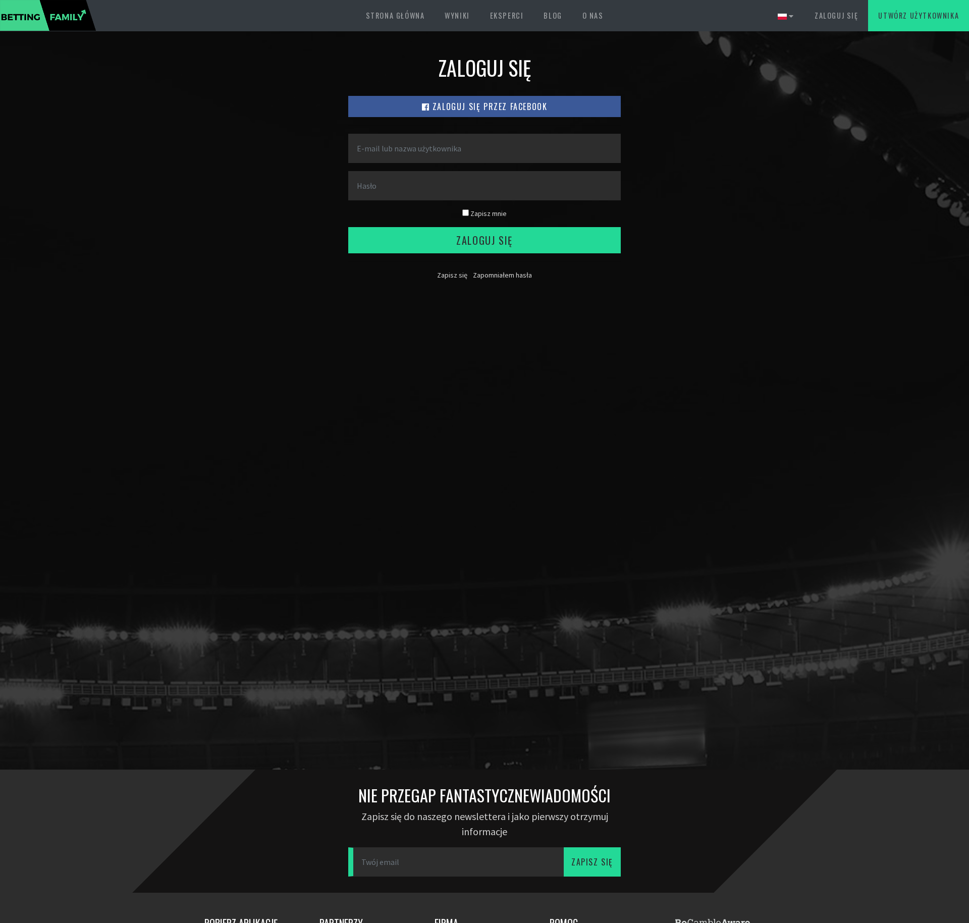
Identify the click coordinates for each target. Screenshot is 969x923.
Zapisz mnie (488, 213)
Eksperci (507, 15)
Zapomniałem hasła (502, 275)
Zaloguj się (836, 15)
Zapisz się (452, 275)
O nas (593, 15)
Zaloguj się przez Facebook (488, 106)
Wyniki (457, 15)
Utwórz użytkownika (918, 15)
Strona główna (395, 15)
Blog (553, 15)
